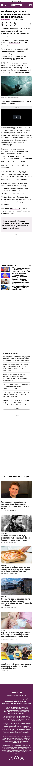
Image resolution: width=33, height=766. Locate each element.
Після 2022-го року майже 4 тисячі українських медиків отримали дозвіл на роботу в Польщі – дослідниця (16, 367)
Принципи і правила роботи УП (12, 703)
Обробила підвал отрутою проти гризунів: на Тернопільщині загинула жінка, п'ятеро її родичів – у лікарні (16, 602)
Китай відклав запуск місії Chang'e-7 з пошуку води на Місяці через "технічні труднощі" (16, 394)
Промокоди (27, 703)
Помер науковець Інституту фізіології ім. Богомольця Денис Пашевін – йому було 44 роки (15, 538)
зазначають (6, 65)
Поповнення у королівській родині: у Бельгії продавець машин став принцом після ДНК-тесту (15, 505)
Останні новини (10, 353)
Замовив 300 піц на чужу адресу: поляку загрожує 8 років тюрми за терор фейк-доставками (16, 569)
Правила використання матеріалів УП (16, 701)
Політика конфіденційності (22, 699)
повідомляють (14, 42)
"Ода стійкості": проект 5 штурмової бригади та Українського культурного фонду (16, 386)
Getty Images (15, 97)
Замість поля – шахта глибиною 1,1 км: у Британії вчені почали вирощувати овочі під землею (16, 402)
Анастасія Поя (5, 20)
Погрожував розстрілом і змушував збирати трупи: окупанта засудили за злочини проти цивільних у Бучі (16, 358)
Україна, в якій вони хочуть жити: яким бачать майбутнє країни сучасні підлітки (16, 666)
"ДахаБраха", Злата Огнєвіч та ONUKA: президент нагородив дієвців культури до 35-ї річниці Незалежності (15, 377)
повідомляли (15, 208)
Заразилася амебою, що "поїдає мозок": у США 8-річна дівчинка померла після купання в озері (15, 634)
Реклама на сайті (7, 699)
